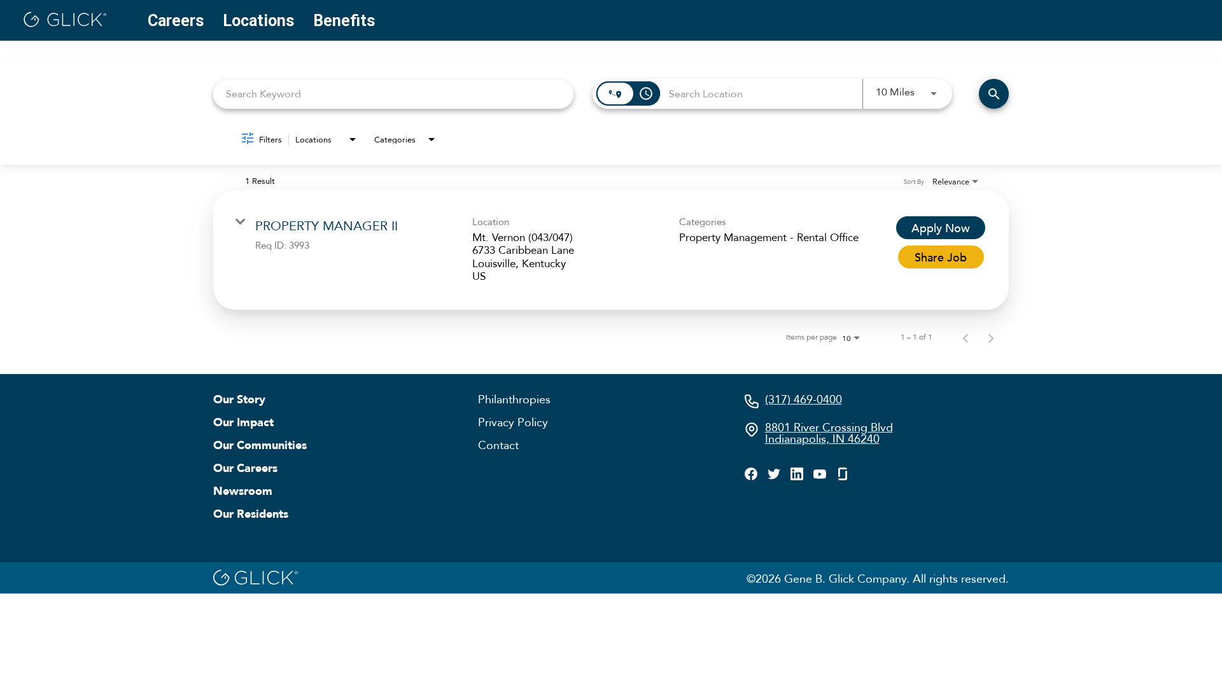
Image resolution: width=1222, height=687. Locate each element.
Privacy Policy (513, 422)
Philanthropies (514, 399)
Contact (498, 445)
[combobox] (393, 94)
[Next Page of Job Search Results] (991, 337)
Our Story (239, 398)
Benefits (344, 20)
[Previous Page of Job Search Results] (965, 337)
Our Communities (260, 444)
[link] (611, 250)
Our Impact (243, 421)
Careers (176, 20)
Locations (258, 20)
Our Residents (250, 513)
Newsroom (242, 490)
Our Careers (245, 467)
